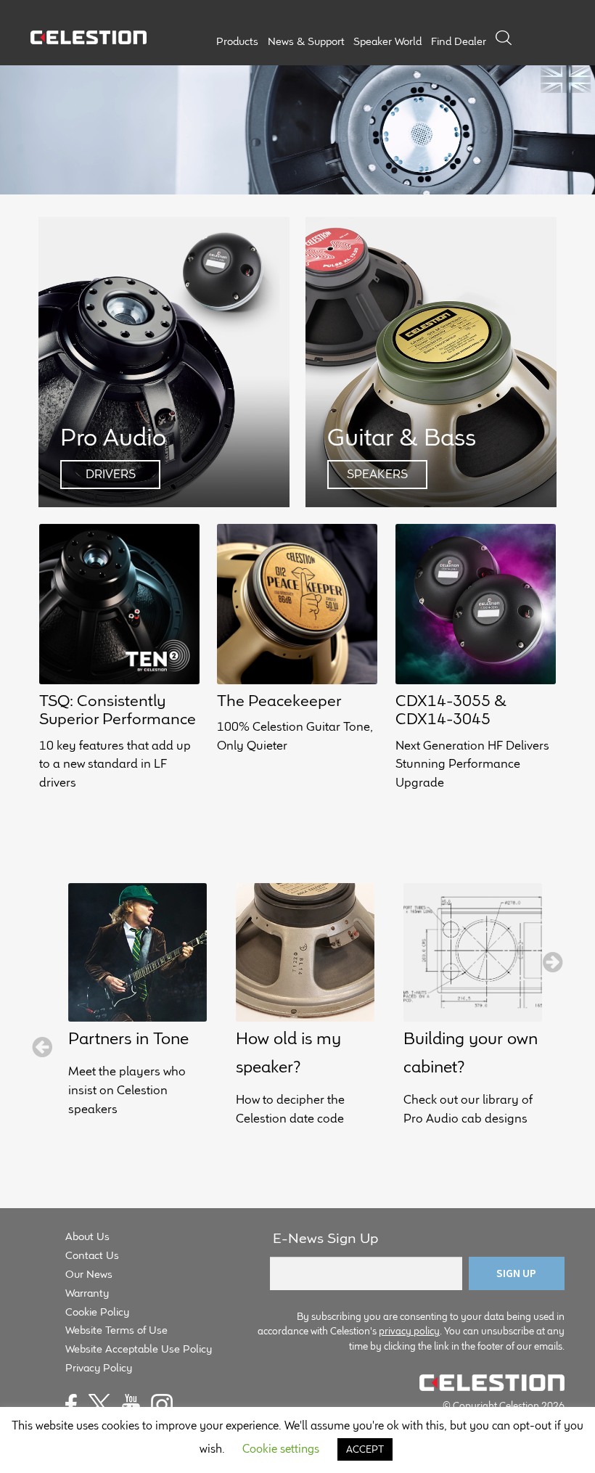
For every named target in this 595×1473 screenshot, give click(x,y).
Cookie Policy (97, 1311)
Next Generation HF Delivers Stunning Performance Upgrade (472, 764)
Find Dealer (458, 41)
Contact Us (92, 1255)
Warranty (87, 1293)
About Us (87, 1236)
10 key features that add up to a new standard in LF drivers (115, 764)
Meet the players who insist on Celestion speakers (127, 1090)
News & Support (306, 41)
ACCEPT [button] (365, 1449)
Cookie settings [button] (280, 1448)
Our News (88, 1274)
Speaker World (387, 41)
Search (503, 37)
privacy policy (409, 1330)
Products (237, 41)
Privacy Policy (98, 1367)
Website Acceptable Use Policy (138, 1348)
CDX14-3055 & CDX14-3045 (450, 709)
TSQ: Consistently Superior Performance (117, 709)
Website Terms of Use (116, 1330)
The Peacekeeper (279, 700)
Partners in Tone (128, 1038)
